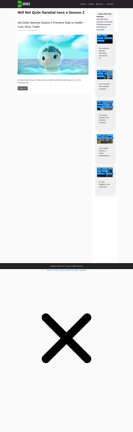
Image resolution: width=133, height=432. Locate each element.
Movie (110, 168)
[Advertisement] (105, 232)
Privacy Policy (59, 270)
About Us (50, 270)
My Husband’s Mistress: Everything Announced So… (104, 53)
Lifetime (105, 35)
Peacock (110, 101)
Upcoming (110, 4)
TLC (104, 135)
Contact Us (69, 270)
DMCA (76, 270)
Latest (99, 35)
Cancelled (91, 4)
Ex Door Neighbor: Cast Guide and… (104, 184)
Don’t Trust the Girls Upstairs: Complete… (104, 86)
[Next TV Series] (24, 4)
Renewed (83, 4)
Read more (22, 88)
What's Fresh (108, 38)
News (99, 171)
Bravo (99, 101)
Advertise (83, 270)
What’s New (99, 4)
